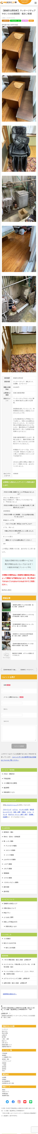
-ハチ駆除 (4, 1065)
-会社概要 (4, 1077)
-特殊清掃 (4, 1063)
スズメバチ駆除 (10, 850)
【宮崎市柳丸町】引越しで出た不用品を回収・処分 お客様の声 (11, 669)
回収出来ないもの (11, 926)
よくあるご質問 (8, 917)
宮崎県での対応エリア (10, 903)
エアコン (15, 809)
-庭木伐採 (4, 1066)
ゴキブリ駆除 (8, 868)
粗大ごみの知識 (10, 947)
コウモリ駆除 (8, 878)
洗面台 (24, 812)
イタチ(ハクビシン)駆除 (11, 882)
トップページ (5, 1029)
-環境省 (3, 1089)
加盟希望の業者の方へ (10, 994)
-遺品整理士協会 (5, 1095)
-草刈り (3, 1070)
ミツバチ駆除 (10, 855)
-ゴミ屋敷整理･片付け (6, 1057)
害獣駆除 (6, 873)
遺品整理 (6, 787)
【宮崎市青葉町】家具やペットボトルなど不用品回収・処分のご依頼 (23, 615)
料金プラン (7, 913)
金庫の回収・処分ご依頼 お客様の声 (15, 983)
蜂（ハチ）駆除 (8, 841)
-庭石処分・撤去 (5, 1059)
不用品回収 (7, 778)
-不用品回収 (4, 1053)
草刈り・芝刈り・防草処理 (12, 836)
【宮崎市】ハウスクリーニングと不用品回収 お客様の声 (28, 669)
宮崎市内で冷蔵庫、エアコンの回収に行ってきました (23, 654)
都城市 (31, 20)
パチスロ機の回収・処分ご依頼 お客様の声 (17, 960)
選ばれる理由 (5, 1033)
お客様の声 (6, 20)
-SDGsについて (5, 1091)
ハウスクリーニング (12, 805)
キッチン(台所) (23, 809)
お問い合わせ (5, 1042)
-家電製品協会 (5, 1093)
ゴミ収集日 (7, 938)
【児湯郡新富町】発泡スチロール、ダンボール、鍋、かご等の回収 (23, 625)
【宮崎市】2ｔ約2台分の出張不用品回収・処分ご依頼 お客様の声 (22, 634)
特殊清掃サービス (9, 792)
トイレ (29, 812)
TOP (17, 1008)
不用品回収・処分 (15, 20)
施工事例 (25, 20)
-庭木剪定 (4, 1068)
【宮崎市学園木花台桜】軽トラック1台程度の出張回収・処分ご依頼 (22, 644)
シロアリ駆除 (8, 864)
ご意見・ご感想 (5, 1039)
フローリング (7, 809)
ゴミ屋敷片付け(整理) (10, 783)
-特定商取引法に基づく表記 (8, 1083)
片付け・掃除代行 (9, 774)
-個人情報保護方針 (6, 1081)
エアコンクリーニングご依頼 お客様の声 (17, 978)
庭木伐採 (6, 887)
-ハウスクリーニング (6, 1061)
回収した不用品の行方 (10, 922)
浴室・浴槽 (16, 812)
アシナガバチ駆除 (11, 846)
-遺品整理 (4, 1055)
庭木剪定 (6, 891)
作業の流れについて (10, 908)
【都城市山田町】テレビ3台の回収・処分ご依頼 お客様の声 (22, 605)
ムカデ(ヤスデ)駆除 (10, 859)
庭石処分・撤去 (8, 832)
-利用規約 (4, 1079)
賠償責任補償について (7, 1044)
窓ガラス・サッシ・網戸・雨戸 (17, 814)
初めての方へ (5, 1031)
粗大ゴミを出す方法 (10, 943)
